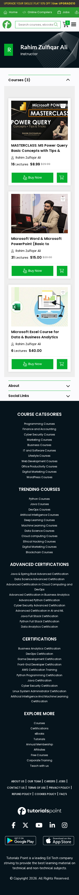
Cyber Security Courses (39, 434)
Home (11, 12)
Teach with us (39, 766)
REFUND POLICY (21, 794)
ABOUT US (17, 781)
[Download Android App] (20, 840)
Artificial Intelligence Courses (39, 515)
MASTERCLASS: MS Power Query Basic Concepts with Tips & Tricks (39, 150)
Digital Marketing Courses (39, 472)
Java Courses (39, 504)
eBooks (39, 733)
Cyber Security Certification (39, 686)
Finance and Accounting (39, 429)
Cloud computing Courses (39, 536)
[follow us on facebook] (14, 825)
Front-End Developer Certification (39, 664)
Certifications (39, 728)
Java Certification (39, 680)
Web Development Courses (39, 461)
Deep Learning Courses (39, 520)
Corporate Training (39, 760)
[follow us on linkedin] (52, 825)
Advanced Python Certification (39, 600)
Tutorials (39, 739)
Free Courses (39, 755)
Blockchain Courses (39, 552)
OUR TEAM (34, 781)
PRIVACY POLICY (59, 788)
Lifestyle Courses (39, 456)
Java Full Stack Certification (39, 616)
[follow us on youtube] (39, 825)
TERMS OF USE (37, 788)
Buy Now (35, 177)
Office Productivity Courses (39, 466)
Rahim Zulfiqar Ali (28, 158)
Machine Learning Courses (39, 525)
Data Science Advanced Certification (39, 579)
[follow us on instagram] (64, 825)
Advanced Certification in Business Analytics (39, 595)
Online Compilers (38, 12)
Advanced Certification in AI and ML (39, 610)
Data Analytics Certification (39, 626)
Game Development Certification (39, 659)
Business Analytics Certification (39, 648)
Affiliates (39, 749)
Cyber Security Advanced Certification (39, 605)
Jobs (64, 12)
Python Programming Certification (39, 675)
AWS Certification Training (39, 670)
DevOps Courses (39, 509)
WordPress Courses (39, 477)
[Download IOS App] (58, 840)
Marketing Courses (39, 440)
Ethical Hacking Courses (39, 541)
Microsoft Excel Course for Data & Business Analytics (35, 334)
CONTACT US (16, 788)
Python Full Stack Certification (39, 621)
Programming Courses (39, 424)
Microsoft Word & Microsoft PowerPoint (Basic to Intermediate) (36, 244)
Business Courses (39, 445)
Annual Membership (39, 744)
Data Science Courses (39, 531)
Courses (39, 723)
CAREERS (49, 781)
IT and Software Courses (39, 450)
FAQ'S (63, 794)
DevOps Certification (39, 654)
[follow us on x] (25, 825)
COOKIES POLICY (45, 794)
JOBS (62, 781)
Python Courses (39, 499)
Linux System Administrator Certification (39, 691)
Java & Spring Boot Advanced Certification (39, 574)
